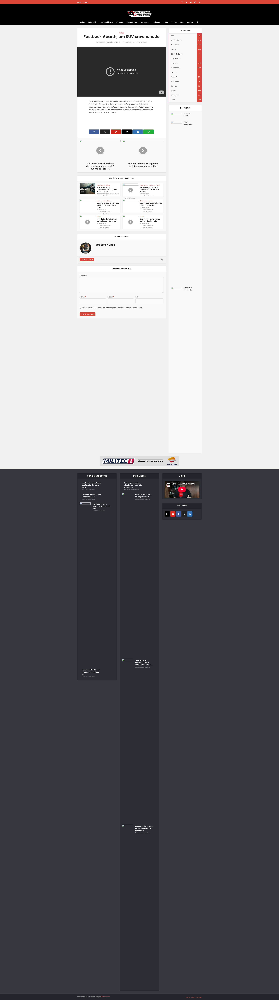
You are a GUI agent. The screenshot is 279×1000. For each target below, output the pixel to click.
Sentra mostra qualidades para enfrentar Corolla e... (143, 662)
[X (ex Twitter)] (184, 514)
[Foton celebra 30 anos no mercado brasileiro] (177, 116)
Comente (83, 275)
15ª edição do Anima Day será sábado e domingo (107, 220)
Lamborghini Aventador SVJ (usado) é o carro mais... (91, 485)
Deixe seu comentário (131, 490)
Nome (83, 297)
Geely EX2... (188, 124)
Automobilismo (107, 22)
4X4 (181, 22)
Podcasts (156, 22)
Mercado (119, 22)
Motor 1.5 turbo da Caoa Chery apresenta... (91, 496)
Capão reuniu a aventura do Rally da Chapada (150, 220)
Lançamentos (101, 201)
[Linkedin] (189, 514)
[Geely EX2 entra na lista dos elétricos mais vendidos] (177, 203)
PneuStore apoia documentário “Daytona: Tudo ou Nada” (107, 189)
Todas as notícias (87, 260)
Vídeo (165, 22)
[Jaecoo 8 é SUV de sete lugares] (177, 369)
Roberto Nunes (114, 42)
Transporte (144, 22)
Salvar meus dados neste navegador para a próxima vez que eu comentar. (112, 308)
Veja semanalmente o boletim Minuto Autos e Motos (149, 189)
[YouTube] (172, 514)
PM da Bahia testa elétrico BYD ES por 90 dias (101, 506)
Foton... (187, 116)
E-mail (111, 297)
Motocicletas (132, 22)
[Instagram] (167, 514)
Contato (85, 2)
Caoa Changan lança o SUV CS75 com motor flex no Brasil (108, 205)
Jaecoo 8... (188, 290)
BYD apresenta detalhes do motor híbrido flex (151, 204)
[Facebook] (178, 514)
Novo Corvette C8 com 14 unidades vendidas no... (91, 672)
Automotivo (93, 22)
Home (79, 2)
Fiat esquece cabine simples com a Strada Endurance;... (133, 485)
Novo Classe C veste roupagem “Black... (143, 496)
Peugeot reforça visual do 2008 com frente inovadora (144, 828)
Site (137, 297)
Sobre (82, 22)
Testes (174, 22)
